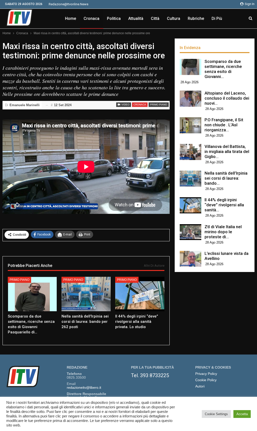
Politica (114, 18)
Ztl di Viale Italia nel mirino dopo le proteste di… (223, 231)
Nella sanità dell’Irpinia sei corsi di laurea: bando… (226, 178)
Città (155, 18)
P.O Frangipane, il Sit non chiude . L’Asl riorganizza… (224, 124)
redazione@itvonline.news (68, 4)
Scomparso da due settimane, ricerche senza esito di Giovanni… (223, 69)
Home (70, 18)
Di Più (217, 18)
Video (125, 104)
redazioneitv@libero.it (84, 387)
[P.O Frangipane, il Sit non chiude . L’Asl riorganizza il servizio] (190, 125)
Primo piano (158, 104)
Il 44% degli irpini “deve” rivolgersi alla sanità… (224, 204)
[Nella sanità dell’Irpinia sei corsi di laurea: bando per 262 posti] (86, 294)
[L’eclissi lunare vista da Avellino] (190, 259)
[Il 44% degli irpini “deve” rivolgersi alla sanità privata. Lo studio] (139, 294)
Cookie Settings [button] (216, 414)
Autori (200, 386)
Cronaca (91, 18)
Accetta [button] (242, 414)
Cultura (173, 18)
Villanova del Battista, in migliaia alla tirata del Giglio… (227, 151)
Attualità (135, 18)
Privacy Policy (206, 374)
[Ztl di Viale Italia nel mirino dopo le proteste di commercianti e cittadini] (190, 232)
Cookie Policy (206, 380)
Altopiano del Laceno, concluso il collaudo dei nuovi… (227, 98)
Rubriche (196, 18)
